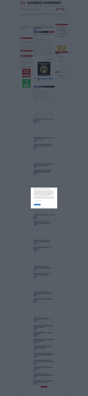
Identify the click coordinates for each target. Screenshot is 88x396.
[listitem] (44, 200)
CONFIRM (37, 204)
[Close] (56, 189)
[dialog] (44, 198)
